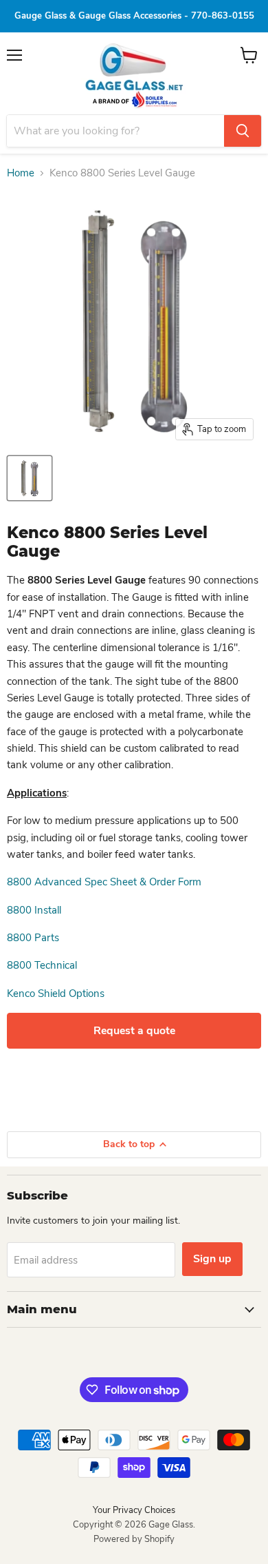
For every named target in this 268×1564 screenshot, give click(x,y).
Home (20, 173)
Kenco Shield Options (55, 993)
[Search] (242, 131)
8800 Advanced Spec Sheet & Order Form (104, 882)
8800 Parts (33, 938)
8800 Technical (42, 965)
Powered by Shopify (134, 1539)
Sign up (212, 1258)
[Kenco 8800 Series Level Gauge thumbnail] (30, 478)
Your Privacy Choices (134, 1510)
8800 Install (34, 910)
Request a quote (134, 1030)
